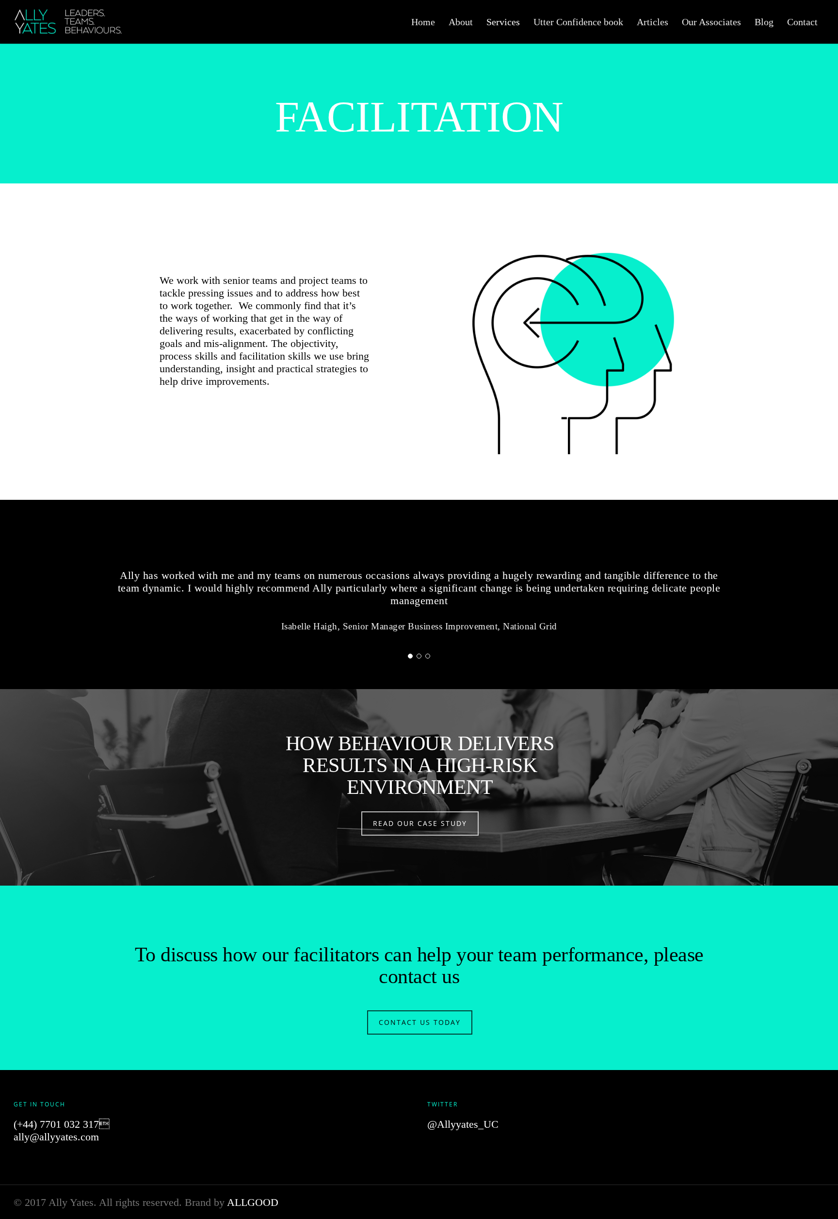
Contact (802, 21)
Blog (764, 21)
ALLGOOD (252, 1202)
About (461, 21)
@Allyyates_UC (463, 1124)
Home (423, 21)
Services (503, 21)
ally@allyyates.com (56, 1137)
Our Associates (711, 21)
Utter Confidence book (578, 21)
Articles (652, 21)
